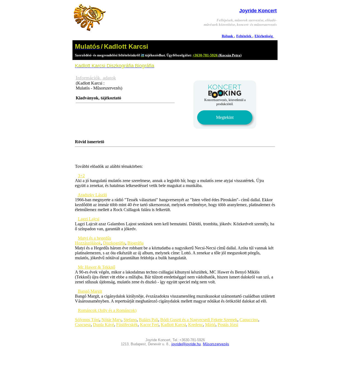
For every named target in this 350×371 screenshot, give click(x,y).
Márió (210, 324)
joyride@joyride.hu (186, 344)
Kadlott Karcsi (173, 324)
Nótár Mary (111, 319)
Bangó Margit (90, 291)
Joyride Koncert (258, 10)
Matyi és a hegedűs (94, 238)
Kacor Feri (149, 324)
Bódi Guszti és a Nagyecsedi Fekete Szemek (198, 319)
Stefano (130, 319)
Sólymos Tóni (87, 319)
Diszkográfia (114, 243)
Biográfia (135, 243)
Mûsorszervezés (216, 344)
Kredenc (195, 324)
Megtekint (225, 117)
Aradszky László (92, 194)
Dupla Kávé (103, 324)
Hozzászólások (88, 243)
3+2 (81, 175)
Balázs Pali (148, 319)
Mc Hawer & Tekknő (96, 267)
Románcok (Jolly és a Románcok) (107, 310)
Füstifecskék (127, 324)
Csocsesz (83, 324)
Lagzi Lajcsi (88, 219)
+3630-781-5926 (205, 55)
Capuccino (249, 319)
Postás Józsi (228, 324)
